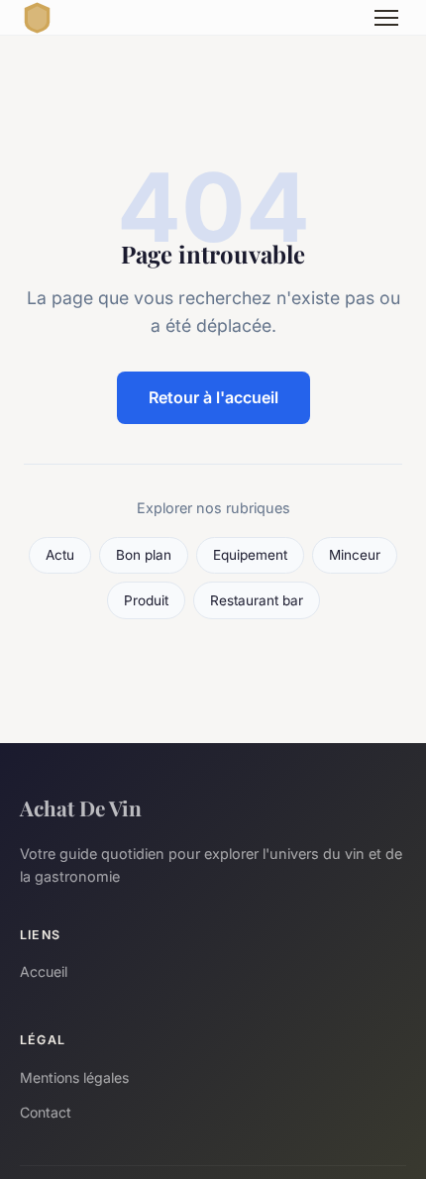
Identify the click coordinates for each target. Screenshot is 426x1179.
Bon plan (143, 555)
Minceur (354, 555)
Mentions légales (74, 1077)
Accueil (43, 971)
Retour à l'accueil (213, 397)
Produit (146, 600)
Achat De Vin (81, 807)
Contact (45, 1112)
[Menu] (386, 18)
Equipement (250, 555)
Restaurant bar (256, 600)
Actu (60, 555)
